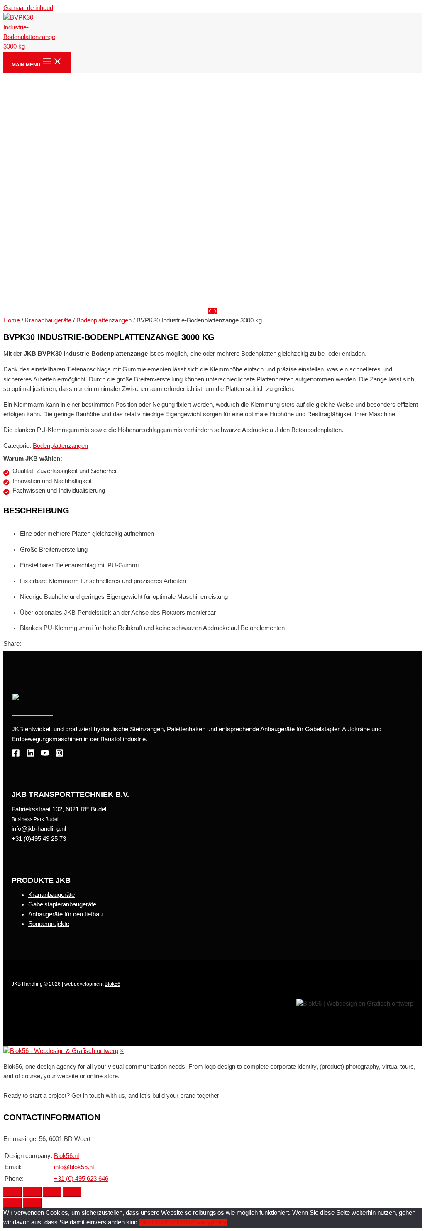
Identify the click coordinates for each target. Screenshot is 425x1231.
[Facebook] (16, 755)
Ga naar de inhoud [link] (28, 8)
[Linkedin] (30, 755)
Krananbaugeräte (48, 320)
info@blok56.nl (74, 1167)
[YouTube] (45, 755)
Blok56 (112, 984)
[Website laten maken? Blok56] (60, 1051)
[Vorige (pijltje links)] (12, 1203)
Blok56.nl (66, 1156)
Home (11, 320)
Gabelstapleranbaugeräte (62, 904)
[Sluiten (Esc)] (12, 1192)
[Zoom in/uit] (72, 1192)
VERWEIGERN (168, 1222)
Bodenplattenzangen (104, 320)
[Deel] (32, 1192)
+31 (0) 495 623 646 (81, 1178)
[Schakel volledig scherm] (52, 1192)
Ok (143, 1222)
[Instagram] (59, 755)
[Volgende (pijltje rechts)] (32, 1203)
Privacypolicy (208, 1222)
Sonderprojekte (48, 924)
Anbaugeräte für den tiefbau (65, 914)
